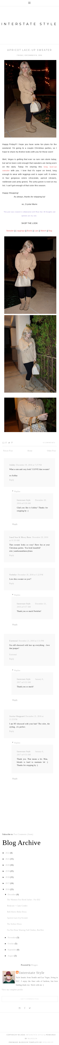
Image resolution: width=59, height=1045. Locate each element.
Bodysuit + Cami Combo (17, 906)
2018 (8, 877)
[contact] (40, 1008)
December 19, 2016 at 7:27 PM (29, 465)
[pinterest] (35, 1008)
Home (30, 451)
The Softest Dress (14, 924)
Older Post (51, 451)
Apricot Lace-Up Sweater (29, 50)
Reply (11, 480)
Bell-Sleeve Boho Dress (17, 912)
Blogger (34, 965)
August (11, 956)
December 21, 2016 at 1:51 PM (31, 641)
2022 (8, 853)
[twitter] (30, 1008)
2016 (8, 889)
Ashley (12, 465)
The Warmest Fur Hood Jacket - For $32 (23, 900)
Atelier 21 (48, 1042)
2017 (8, 883)
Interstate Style (29, 24)
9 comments (49, 442)
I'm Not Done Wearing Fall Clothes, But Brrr (25, 930)
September (12, 950)
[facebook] (24, 1008)
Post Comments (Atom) (23, 834)
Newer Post (8, 451)
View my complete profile (12, 990)
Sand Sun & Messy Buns (20, 537)
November (12, 937)
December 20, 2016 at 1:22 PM (30, 575)
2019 (8, 871)
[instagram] (19, 1008)
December (12, 894)
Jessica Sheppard (17, 716)
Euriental (13, 641)
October (11, 944)
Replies (17, 491)
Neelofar (13, 575)
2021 (8, 859)
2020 (8, 865)
